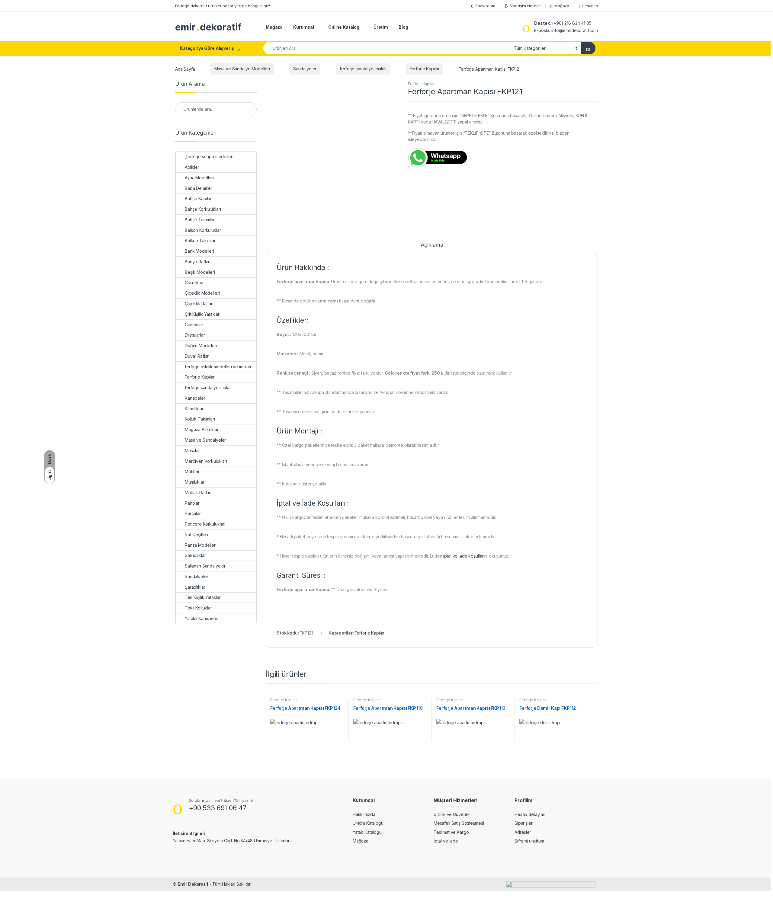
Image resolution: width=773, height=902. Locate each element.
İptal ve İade (446, 840)
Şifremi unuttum (529, 840)
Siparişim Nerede (525, 5)
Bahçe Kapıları (199, 198)
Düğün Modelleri (201, 345)
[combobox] (387, 48)
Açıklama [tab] (432, 245)
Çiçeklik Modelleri (202, 293)
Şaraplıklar (195, 587)
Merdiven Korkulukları (206, 461)
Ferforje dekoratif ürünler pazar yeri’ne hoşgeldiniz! (222, 5)
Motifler (192, 471)
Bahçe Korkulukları (203, 209)
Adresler (523, 832)
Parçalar (193, 513)
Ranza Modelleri (201, 545)
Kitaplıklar (194, 408)
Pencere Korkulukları (205, 523)
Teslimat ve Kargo (451, 832)
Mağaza (561, 5)
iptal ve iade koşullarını (465, 555)
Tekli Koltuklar (198, 607)
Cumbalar (194, 324)
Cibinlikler (194, 282)
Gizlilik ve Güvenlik (452, 814)
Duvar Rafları (197, 356)
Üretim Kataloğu (368, 823)
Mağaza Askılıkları (202, 429)
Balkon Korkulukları (203, 230)
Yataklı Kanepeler (202, 618)
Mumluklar (194, 482)
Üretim (381, 27)
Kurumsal (303, 27)
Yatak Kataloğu (367, 832)
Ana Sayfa (185, 68)
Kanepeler (195, 398)
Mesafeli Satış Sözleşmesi (459, 823)
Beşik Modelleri (200, 272)
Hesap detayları (530, 814)
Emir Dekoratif (193, 884)
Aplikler (192, 167)
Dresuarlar (195, 334)
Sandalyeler (304, 68)
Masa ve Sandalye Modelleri (242, 68)
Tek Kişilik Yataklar (203, 597)
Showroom (485, 5)
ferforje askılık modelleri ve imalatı (218, 366)
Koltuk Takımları (200, 418)
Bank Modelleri (199, 251)
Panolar (192, 503)
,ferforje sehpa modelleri (209, 156)
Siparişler (524, 823)
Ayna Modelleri (199, 177)
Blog (403, 27)
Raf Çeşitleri (196, 534)
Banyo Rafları (197, 261)
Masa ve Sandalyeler (205, 440)
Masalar (192, 450)
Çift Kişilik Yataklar (202, 314)
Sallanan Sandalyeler (205, 565)
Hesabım (590, 5)
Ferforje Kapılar (425, 68)
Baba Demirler (198, 188)
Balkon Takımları (201, 240)
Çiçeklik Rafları (199, 303)
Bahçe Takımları (200, 219)
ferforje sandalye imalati (363, 68)
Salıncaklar (195, 555)
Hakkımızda (364, 814)
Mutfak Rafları (198, 492)
